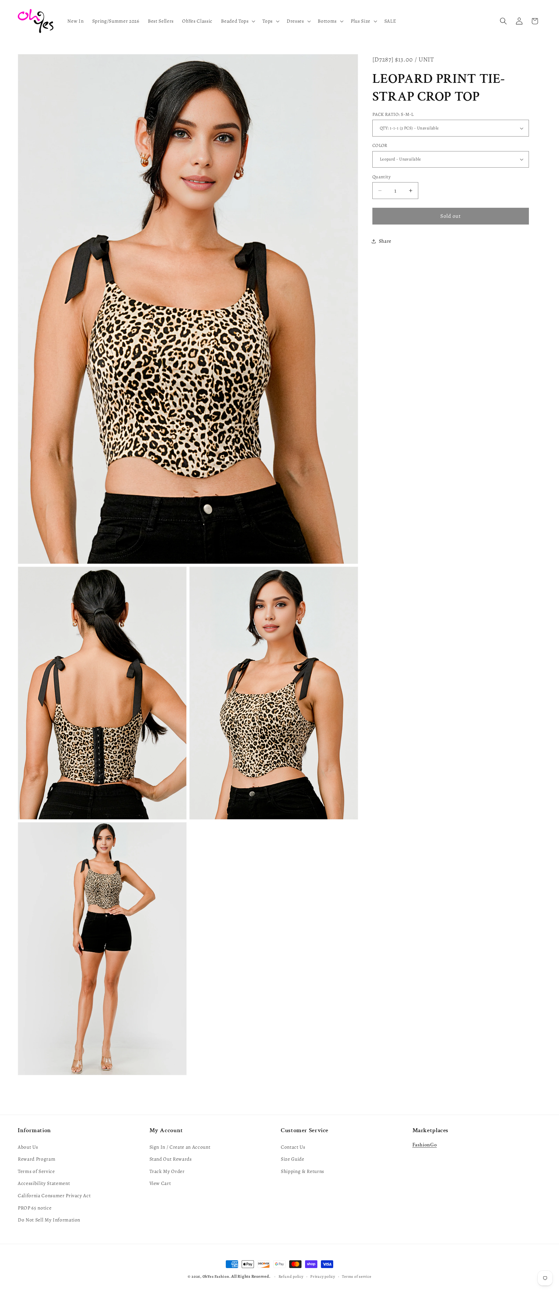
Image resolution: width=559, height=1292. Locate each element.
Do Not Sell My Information (49, 1219)
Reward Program (36, 1158)
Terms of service (356, 1276)
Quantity (381, 176)
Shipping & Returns (302, 1171)
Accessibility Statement (44, 1183)
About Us (28, 1146)
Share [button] (385, 240)
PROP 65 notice (34, 1207)
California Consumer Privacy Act (54, 1195)
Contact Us (293, 1146)
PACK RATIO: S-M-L (392, 114)
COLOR (380, 145)
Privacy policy (322, 1276)
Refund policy (291, 1276)
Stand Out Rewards (170, 1158)
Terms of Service (36, 1171)
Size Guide (292, 1158)
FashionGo (424, 1145)
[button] (237, 21)
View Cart (160, 1183)
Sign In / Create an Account (180, 1146)
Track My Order (167, 1171)
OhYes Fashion (216, 1276)
